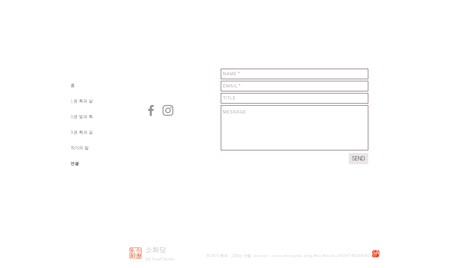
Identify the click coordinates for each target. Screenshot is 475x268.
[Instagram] (168, 110)
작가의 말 (80, 147)
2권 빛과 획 (82, 116)
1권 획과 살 (82, 101)
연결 (75, 163)
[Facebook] (151, 110)
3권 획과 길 (82, 132)
